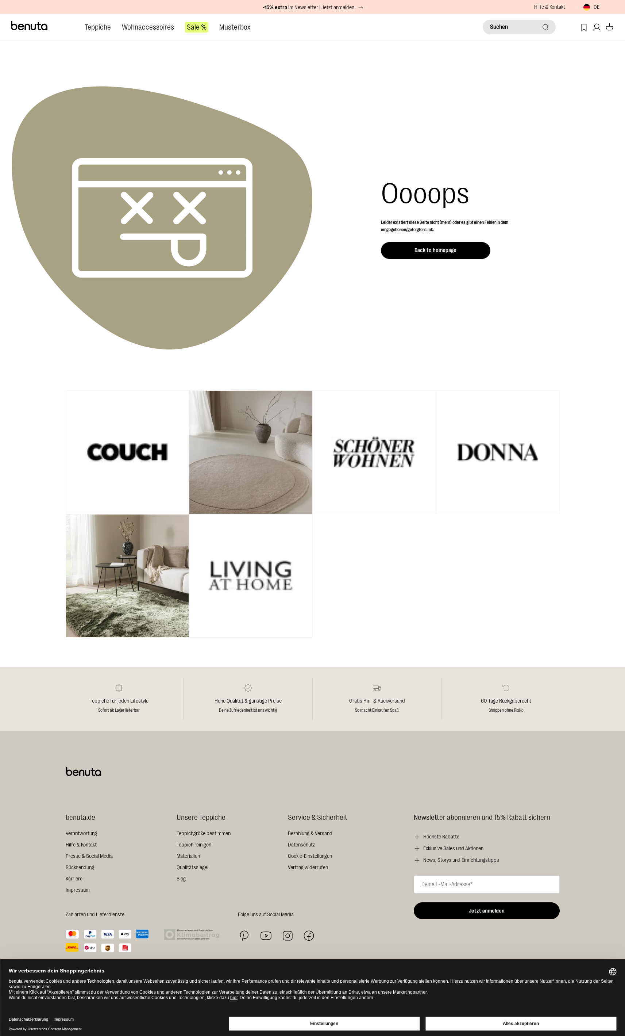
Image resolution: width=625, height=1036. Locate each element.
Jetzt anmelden (487, 911)
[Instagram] (287, 935)
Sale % (197, 27)
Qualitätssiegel (192, 867)
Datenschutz (301, 845)
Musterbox (234, 27)
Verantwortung (81, 833)
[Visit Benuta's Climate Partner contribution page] (193, 934)
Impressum (78, 890)
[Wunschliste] (584, 27)
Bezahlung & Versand (310, 833)
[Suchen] (545, 27)
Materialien (188, 856)
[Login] (596, 27)
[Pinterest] (244, 935)
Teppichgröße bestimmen (204, 833)
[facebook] (308, 935)
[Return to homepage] (29, 26)
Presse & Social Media (89, 856)
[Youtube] (266, 935)
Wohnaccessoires (148, 27)
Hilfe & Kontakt (549, 7)
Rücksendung (80, 867)
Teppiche (98, 27)
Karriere (74, 879)
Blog (181, 879)
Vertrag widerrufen (308, 867)
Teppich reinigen (194, 845)
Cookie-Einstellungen (310, 856)
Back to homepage (435, 250)
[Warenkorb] (609, 27)
